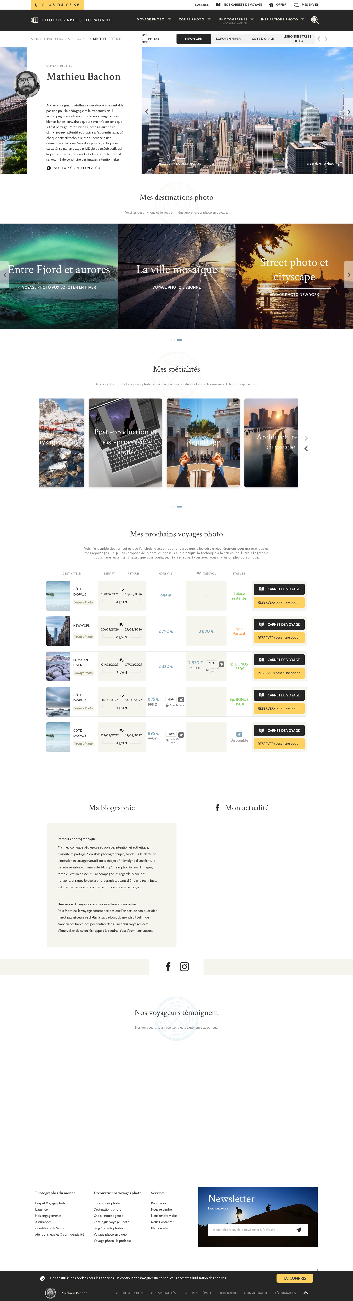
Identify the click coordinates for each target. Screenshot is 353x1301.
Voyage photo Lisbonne (176, 287)
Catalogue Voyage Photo (111, 1222)
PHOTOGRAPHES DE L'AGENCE (67, 39)
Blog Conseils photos (108, 1228)
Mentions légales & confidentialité (59, 1235)
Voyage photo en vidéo (110, 1235)
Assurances (43, 1222)
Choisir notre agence (108, 1216)
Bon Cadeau (159, 1203)
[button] (171, 340)
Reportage (203, 442)
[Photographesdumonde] (79, 20)
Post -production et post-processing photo (125, 442)
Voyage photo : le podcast (112, 1241)
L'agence (41, 1210)
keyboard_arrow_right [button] (348, 112)
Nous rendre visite (164, 1216)
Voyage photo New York (294, 294)
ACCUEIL (36, 39)
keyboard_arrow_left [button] (146, 112)
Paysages (48, 442)
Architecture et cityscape (281, 442)
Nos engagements (48, 1216)
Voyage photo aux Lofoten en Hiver (59, 287)
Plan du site (159, 1228)
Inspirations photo (107, 1203)
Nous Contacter (162, 1222)
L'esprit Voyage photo (50, 1203)
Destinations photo (107, 1210)
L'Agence (202, 5)
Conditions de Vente (49, 1228)
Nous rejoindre (161, 1210)
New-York (81, 626)
